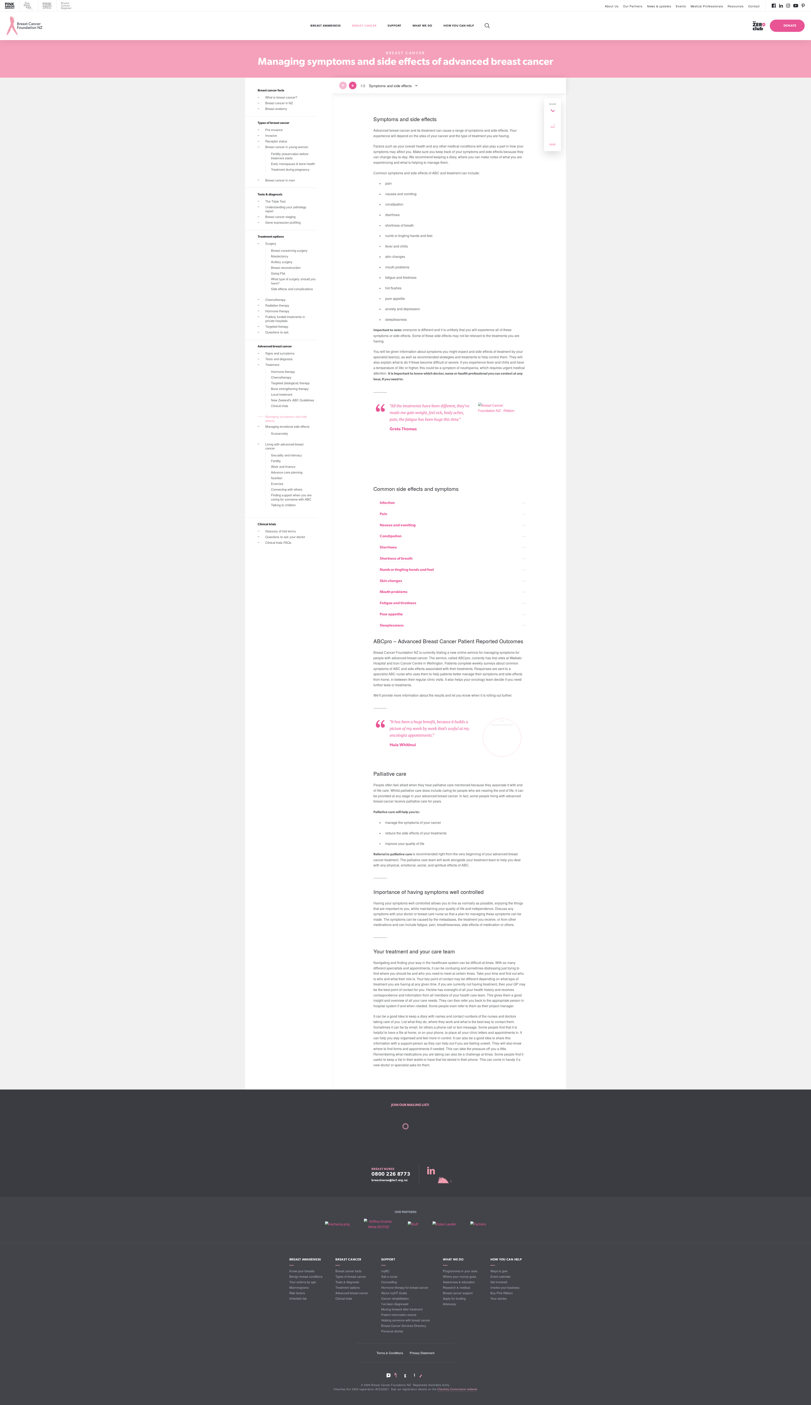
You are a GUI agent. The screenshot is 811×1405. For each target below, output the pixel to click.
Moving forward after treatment (402, 1309)
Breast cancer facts (271, 90)
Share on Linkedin (552, 118)
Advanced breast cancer (275, 346)
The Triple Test (275, 201)
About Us (612, 6)
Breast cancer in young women (286, 147)
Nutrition (276, 478)
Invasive (271, 135)
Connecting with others (286, 489)
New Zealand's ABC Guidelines (292, 400)
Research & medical (456, 1287)
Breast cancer (364, 25)
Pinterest (420, 1375)
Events (681, 6)
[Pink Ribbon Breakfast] (9, 5)
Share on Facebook (553, 111)
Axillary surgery (282, 262)
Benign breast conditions (305, 1276)
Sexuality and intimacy (286, 455)
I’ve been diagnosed (394, 1304)
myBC (385, 1271)
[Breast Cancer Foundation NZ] (24, 25)
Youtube (412, 1375)
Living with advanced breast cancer (284, 446)
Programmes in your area (460, 1271)
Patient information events (398, 1314)
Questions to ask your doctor (285, 537)
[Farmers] (478, 1224)
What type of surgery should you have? (293, 281)
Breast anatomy (276, 108)
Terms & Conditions (390, 1353)
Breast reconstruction (286, 267)
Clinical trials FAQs (278, 542)
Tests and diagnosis (279, 359)
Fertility (276, 461)
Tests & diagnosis (270, 194)
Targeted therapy (276, 326)
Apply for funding (454, 1298)
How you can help (459, 25)
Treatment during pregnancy (290, 169)
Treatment (272, 364)
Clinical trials (279, 405)
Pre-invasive (274, 129)
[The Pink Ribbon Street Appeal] (47, 5)
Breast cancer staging (280, 216)
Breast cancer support (458, 1293)
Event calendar (500, 1276)
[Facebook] (773, 5)
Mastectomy (279, 256)
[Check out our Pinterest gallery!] (803, 5)
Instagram (404, 1375)
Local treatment (281, 394)
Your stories (498, 1298)
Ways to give (499, 1271)
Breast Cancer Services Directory (403, 1325)
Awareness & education (459, 1282)
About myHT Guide (394, 1293)
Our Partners (632, 6)
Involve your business (504, 1287)
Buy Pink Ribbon (501, 1293)
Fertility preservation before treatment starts (289, 156)
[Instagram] (788, 5)
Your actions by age (302, 1282)
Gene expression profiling (283, 222)
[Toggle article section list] (464, 85)
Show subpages (316, 147)
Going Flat (278, 273)
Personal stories (392, 1331)
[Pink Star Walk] (28, 5)
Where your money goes (459, 1276)
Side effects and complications (292, 289)
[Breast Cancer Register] (66, 5)
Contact (754, 6)
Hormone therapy (277, 311)
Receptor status (276, 141)
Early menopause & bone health (293, 163)
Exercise (277, 483)
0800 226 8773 (390, 1174)
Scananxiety (279, 433)
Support (395, 25)
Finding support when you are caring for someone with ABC (291, 497)
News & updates (659, 6)
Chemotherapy (275, 299)
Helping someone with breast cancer (405, 1320)
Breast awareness (326, 25)
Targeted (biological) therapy (290, 383)
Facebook (388, 1375)
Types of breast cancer (273, 123)
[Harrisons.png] (337, 1224)
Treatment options (271, 237)
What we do (422, 25)
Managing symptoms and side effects (286, 418)
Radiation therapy (277, 305)
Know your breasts (301, 1271)
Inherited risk (298, 1298)
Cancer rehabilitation (395, 1298)
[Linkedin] (781, 5)
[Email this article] (552, 125)
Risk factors (297, 1293)
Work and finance (283, 466)
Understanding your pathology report (285, 209)
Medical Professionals (707, 6)
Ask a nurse (389, 1276)
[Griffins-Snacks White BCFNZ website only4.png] (378, 1224)
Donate (790, 25)
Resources (735, 6)
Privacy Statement (422, 1353)
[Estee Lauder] (444, 1224)
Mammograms (299, 1287)
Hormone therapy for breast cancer (404, 1287)
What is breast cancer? (281, 97)
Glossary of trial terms (280, 531)
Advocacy (449, 1304)
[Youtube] (796, 5)
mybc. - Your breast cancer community (439, 1174)
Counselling (389, 1282)
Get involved (498, 1282)
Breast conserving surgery (289, 250)
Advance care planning (286, 472)
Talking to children (283, 505)
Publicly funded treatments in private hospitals (285, 318)
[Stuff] (413, 1224)
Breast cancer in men (280, 180)
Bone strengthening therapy (290, 388)
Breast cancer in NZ (279, 103)
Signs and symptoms (280, 353)
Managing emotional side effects (287, 426)
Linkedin (396, 1375)
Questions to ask (277, 332)
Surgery (270, 243)
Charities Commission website (457, 1389)
